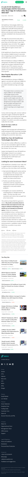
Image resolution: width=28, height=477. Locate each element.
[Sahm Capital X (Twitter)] (4, 364)
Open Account (19, 2)
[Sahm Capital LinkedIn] (12, 364)
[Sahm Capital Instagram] (7, 364)
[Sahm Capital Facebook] (2, 364)
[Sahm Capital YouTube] (10, 364)
